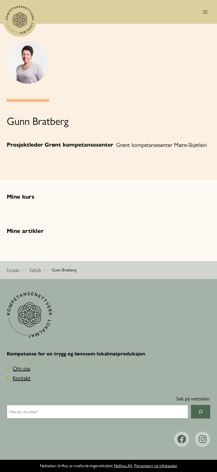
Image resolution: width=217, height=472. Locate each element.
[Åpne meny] (205, 11)
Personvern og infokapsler (155, 465)
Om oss (21, 368)
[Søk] (200, 412)
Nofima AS (123, 465)
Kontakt (22, 378)
